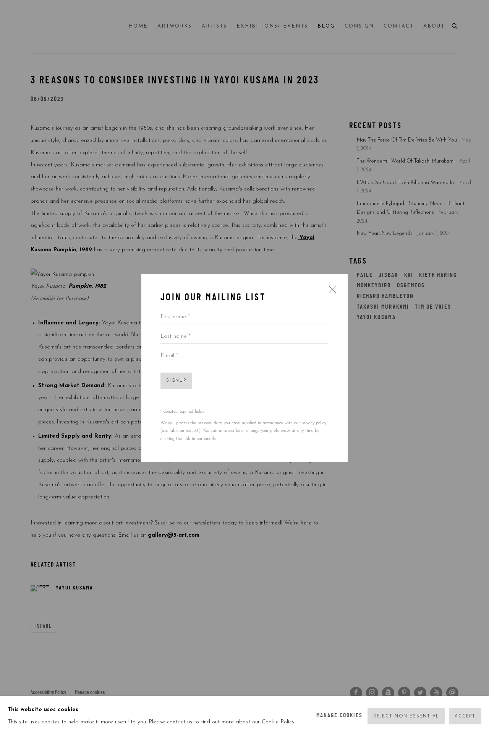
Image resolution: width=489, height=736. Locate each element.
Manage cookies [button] (339, 715)
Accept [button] (465, 716)
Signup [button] (176, 381)
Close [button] (330, 292)
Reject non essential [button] (406, 716)
